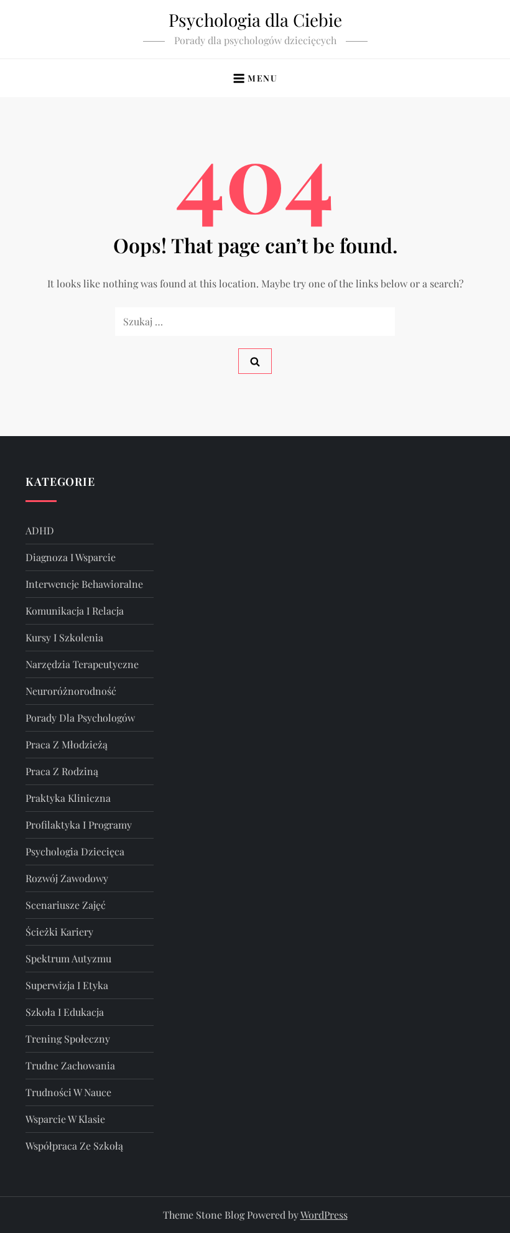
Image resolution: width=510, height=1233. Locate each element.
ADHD (40, 530)
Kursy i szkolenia (64, 637)
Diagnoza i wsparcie (71, 557)
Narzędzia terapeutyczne (82, 664)
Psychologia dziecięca (75, 851)
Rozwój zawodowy (67, 878)
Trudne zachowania (70, 1065)
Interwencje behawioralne (84, 583)
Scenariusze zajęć (66, 904)
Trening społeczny (68, 1038)
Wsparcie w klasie (65, 1118)
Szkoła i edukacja (65, 1011)
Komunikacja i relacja (75, 610)
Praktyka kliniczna (68, 797)
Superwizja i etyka (67, 985)
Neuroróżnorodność (71, 690)
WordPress (324, 1214)
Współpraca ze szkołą (74, 1145)
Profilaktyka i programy (79, 824)
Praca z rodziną (62, 771)
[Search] (255, 361)
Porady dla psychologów (80, 717)
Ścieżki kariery (59, 931)
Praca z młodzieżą (67, 744)
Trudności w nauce (68, 1092)
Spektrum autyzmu (68, 958)
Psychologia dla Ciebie (255, 19)
